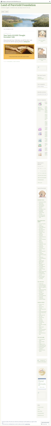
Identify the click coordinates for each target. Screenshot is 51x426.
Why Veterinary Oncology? (42, 230)
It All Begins (41, 226)
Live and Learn (41, 281)
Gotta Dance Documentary (41, 205)
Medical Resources (42, 271)
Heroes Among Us (42, 329)
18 (44, 175)
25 (44, 177)
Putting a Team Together (42, 233)
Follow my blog (42, 387)
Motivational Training (41, 291)
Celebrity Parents (42, 346)
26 (45, 177)
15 (40, 175)
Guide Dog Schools (42, 311)
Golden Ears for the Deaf (42, 316)
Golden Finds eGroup (41, 213)
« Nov (39, 182)
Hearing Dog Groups (41, 318)
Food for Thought (42, 286)
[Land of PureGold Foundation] (25, 20)
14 (39, 175)
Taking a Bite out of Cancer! (42, 228)
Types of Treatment (41, 242)
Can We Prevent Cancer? (42, 274)
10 (43, 173)
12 (45, 173)
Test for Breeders (42, 284)
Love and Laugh (41, 337)
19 (45, 175)
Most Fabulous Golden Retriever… (47, 135)
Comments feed (41, 413)
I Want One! (41, 283)
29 (40, 179)
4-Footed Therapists (41, 320)
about (7, 11)
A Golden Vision (41, 200)
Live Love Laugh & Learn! (42, 41)
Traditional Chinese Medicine (42, 258)
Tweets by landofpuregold (41, 78)
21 (39, 177)
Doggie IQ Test (42, 344)
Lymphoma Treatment (41, 247)
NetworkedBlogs (40, 378)
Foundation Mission (41, 207)
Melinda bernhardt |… (47, 115)
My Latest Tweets (42, 75)
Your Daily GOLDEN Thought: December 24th (14, 36)
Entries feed (40, 411)
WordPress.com (41, 415)
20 (38, 177)
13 (38, 175)
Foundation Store (42, 209)
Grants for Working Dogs (42, 60)
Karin (46, 138)
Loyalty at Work (41, 302)
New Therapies (42, 276)
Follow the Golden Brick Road (42, 202)
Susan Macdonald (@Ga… (47, 108)
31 (43, 179)
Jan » (41, 182)
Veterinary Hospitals (41, 235)
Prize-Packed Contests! (41, 348)
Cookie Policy (27, 424)
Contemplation (9, 61)
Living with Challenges (41, 297)
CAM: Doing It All (42, 251)
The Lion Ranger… (46, 122)
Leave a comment (16, 61)
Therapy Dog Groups (41, 323)
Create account (40, 407)
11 (44, 173)
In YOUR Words (42, 215)
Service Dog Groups (41, 307)
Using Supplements (41, 260)
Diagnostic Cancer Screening (42, 244)
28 (39, 179)
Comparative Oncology (41, 278)
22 (40, 177)
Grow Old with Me (42, 295)
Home (3, 11)
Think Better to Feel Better (42, 265)
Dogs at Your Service (41, 305)
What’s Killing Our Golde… (47, 150)
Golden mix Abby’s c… (47, 129)
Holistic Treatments (41, 253)
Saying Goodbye (42, 299)
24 (43, 177)
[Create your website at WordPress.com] (25, 1)
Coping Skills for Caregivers (42, 267)
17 (43, 175)
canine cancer (40, 383)
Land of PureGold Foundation (18, 5)
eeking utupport (41, 262)
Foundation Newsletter (41, 211)
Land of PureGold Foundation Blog (41, 381)
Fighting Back (41, 272)
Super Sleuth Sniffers (41, 327)
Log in (39, 409)
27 (38, 179)
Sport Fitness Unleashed (41, 294)
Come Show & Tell (42, 345)
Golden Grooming (42, 289)
